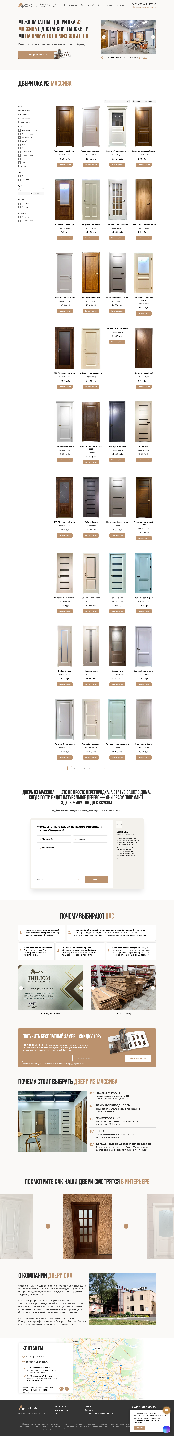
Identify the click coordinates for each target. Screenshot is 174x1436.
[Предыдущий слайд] (48, 1226)
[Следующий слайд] (126, 1226)
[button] (144, 7)
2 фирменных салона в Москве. (125, 57)
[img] (62, 54)
